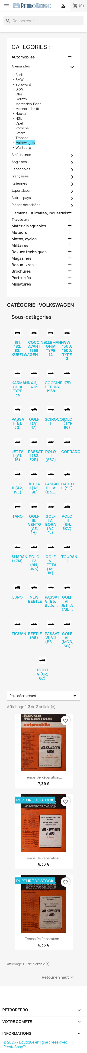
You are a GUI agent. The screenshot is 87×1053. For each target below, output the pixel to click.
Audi (19, 75)
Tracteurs (20, 219)
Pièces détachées (26, 205)
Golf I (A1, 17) (34, 423)
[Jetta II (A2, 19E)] (34, 474)
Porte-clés (21, 277)
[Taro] (17, 507)
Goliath (21, 99)
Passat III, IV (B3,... (52, 488)
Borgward (23, 84)
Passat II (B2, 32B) (35, 455)
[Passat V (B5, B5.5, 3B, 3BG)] (51, 587)
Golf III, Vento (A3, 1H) (34, 524)
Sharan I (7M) (19, 558)
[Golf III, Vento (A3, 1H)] (34, 507)
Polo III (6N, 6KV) (67, 522)
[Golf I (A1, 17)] (34, 409)
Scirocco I (55, 421)
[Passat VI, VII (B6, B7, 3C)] (51, 624)
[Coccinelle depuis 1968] (51, 373)
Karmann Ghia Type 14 (54, 348)
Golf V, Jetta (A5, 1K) (50, 564)
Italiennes (19, 183)
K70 (67, 382)
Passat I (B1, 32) (19, 423)
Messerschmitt (27, 109)
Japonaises (21, 190)
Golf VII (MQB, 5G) (67, 639)
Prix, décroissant (43, 696)
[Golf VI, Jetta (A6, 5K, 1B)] (67, 587)
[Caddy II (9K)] (67, 474)
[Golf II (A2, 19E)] (17, 474)
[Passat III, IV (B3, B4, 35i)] (51, 474)
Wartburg (23, 147)
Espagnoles (21, 169)
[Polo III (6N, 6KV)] (67, 507)
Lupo (17, 597)
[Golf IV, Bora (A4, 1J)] (51, 507)
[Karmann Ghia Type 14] (51, 333)
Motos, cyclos (24, 239)
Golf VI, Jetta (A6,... (67, 603)
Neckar (21, 113)
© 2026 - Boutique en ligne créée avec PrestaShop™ (35, 1044)
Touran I (69, 558)
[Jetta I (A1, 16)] (17, 442)
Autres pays (21, 197)
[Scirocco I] (51, 409)
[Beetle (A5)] (34, 624)
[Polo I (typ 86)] (67, 409)
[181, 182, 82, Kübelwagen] (17, 333)
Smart (20, 133)
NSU (19, 118)
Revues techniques (29, 252)
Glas (19, 94)
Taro (17, 516)
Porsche (22, 128)
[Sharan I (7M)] (17, 547)
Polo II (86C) (50, 455)
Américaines (21, 154)
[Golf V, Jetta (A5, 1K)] (51, 547)
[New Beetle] (34, 587)
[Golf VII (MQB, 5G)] (67, 624)
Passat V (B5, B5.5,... (52, 601)
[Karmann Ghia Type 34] (17, 373)
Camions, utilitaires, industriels (40, 213)
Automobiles (23, 57)
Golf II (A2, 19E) (17, 488)
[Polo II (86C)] (51, 442)
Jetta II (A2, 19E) (34, 488)
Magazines (21, 258)
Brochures (21, 271)
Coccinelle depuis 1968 (57, 386)
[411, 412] (34, 373)
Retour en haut (58, 977)
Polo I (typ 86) (67, 423)
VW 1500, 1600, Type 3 (67, 350)
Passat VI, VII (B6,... (52, 637)
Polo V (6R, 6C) (42, 674)
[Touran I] (67, 547)
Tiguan (19, 633)
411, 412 (34, 385)
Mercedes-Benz (28, 104)
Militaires (20, 245)
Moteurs (19, 232)
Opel (19, 123)
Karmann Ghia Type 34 (21, 389)
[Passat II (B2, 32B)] (34, 442)
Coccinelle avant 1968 (40, 346)
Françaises (20, 176)
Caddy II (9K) (67, 486)
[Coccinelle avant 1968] (34, 333)
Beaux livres (23, 264)
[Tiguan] (17, 624)
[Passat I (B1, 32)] (17, 409)
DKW (19, 89)
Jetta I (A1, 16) (17, 455)
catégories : (31, 47)
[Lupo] (17, 587)
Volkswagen (25, 142)
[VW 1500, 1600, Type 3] (67, 333)
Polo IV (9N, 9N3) (34, 563)
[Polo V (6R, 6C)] (42, 660)
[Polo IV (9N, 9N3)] (34, 547)
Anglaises (19, 162)
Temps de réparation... (43, 777)
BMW (20, 79)
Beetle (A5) (35, 635)
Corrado (71, 451)
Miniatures (21, 284)
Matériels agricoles (29, 226)
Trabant (22, 138)
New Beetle (35, 599)
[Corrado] (67, 442)
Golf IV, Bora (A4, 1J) (50, 524)
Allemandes (21, 66)
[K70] (67, 373)
